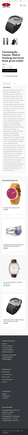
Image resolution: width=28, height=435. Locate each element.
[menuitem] (9, 1)
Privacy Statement (7, 357)
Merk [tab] (14, 83)
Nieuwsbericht (6, 396)
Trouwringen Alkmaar (7, 374)
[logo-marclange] (11, 5)
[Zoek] (20, 5)
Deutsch (20, 1)
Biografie (4, 394)
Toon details (19, 214)
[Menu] (24, 5)
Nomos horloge (5, 377)
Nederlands (9, 1)
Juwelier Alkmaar (6, 372)
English (15, 1)
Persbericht (5, 398)
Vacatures (4, 382)
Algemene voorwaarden (9, 355)
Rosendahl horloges (12, 76)
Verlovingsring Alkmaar (7, 379)
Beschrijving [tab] (7, 83)
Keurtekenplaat (6, 359)
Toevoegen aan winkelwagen (9, 70)
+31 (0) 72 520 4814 (7, 350)
